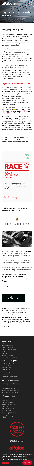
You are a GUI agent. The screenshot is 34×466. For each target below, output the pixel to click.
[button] (3, 173)
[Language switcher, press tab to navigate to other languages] (28, 4)
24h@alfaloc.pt (17, 441)
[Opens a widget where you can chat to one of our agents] (27, 462)
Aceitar (5, 463)
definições (24, 459)
